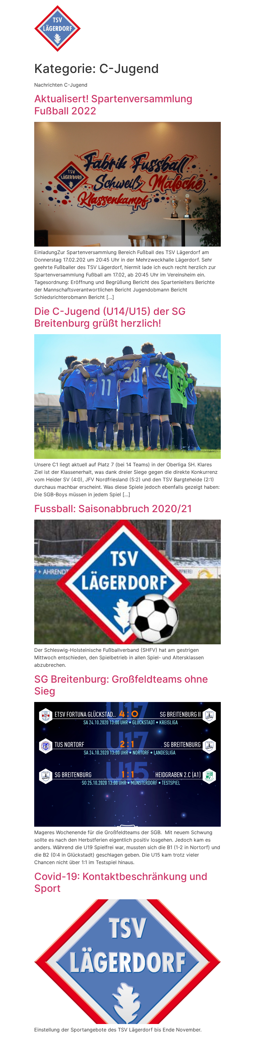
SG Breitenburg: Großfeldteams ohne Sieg (121, 685)
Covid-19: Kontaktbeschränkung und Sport (120, 882)
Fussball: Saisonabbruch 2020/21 (113, 508)
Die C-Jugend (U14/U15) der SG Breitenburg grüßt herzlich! (110, 317)
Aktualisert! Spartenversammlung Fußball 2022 (113, 105)
